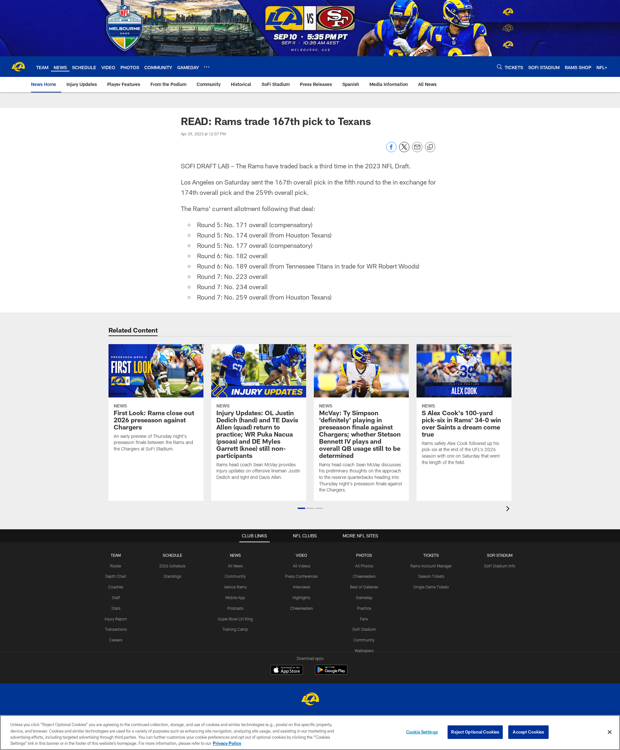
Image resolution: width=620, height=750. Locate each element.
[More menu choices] (206, 66)
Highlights (301, 597)
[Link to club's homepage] (18, 66)
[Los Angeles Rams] (310, 700)
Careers (115, 640)
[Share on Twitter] (404, 150)
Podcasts (235, 608)
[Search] (499, 66)
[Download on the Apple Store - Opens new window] (287, 670)
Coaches (115, 587)
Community (235, 576)
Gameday (364, 597)
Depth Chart (115, 576)
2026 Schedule (172, 566)
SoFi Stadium (364, 629)
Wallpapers (364, 650)
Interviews (301, 587)
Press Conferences (301, 576)
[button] (301, 508)
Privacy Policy (227, 743)
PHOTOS (364, 555)
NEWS (235, 555)
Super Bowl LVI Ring (235, 619)
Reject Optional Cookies (475, 731)
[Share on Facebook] (391, 150)
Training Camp (235, 629)
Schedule (172, 555)
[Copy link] (430, 147)
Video (301, 555)
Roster (115, 566)
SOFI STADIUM (499, 555)
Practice (364, 608)
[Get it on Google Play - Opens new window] (331, 673)
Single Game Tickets (431, 587)
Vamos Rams (235, 587)
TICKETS (431, 555)
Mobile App (235, 597)
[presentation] (509, 509)
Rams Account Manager (431, 566)
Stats (115, 608)
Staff (116, 597)
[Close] (610, 732)
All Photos (364, 566)
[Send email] (417, 150)
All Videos (301, 566)
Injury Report (116, 619)
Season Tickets (431, 576)
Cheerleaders (301, 608)
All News (235, 566)
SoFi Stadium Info (499, 566)
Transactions (116, 629)
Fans (364, 619)
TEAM (116, 555)
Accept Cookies (528, 731)
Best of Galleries (364, 587)
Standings (172, 576)
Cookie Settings (422, 731)
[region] (310, 732)
